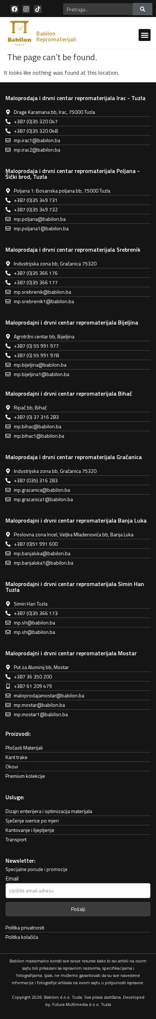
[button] (145, 35)
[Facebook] (15, 9)
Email (12, 879)
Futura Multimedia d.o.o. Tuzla (81, 1004)
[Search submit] (142, 9)
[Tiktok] (38, 9)
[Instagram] (26, 9)
